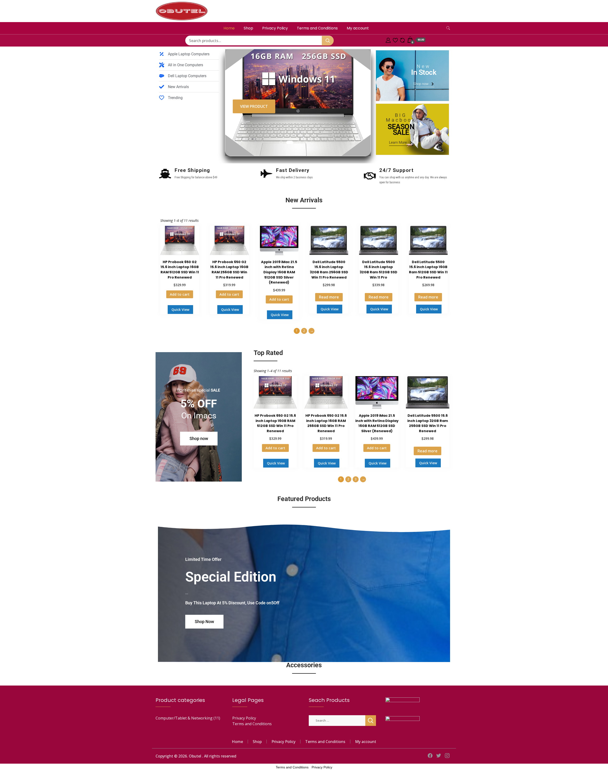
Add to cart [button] (180, 294)
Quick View (180, 309)
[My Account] (388, 40)
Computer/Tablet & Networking (184, 718)
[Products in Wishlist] (395, 40)
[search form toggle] (448, 28)
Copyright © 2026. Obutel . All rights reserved (196, 756)
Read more (329, 297)
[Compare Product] (402, 40)
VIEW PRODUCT (254, 106)
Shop (248, 28)
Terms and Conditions (317, 28)
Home (229, 28)
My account (358, 28)
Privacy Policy (275, 28)
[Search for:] (337, 720)
